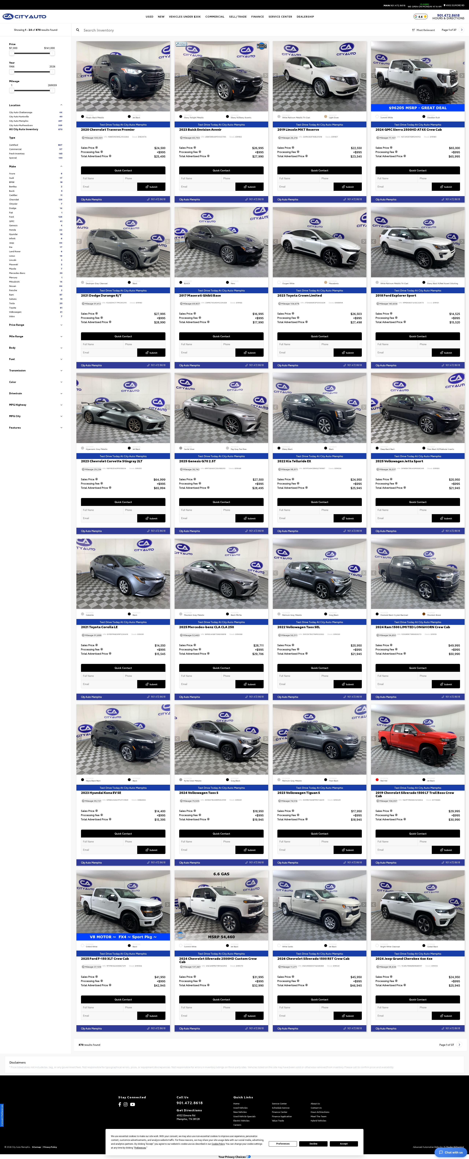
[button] (167, 75)
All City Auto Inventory (35, 129)
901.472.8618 (394, 5)
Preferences (283, 1144)
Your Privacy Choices (232, 1157)
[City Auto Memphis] (24, 16)
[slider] (11, 53)
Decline (313, 1144)
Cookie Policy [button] (218, 1144)
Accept (344, 1144)
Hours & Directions (448, 17)
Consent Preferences (1, 1115)
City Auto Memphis (91, 199)
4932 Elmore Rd (454, 5)
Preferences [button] (140, 1148)
